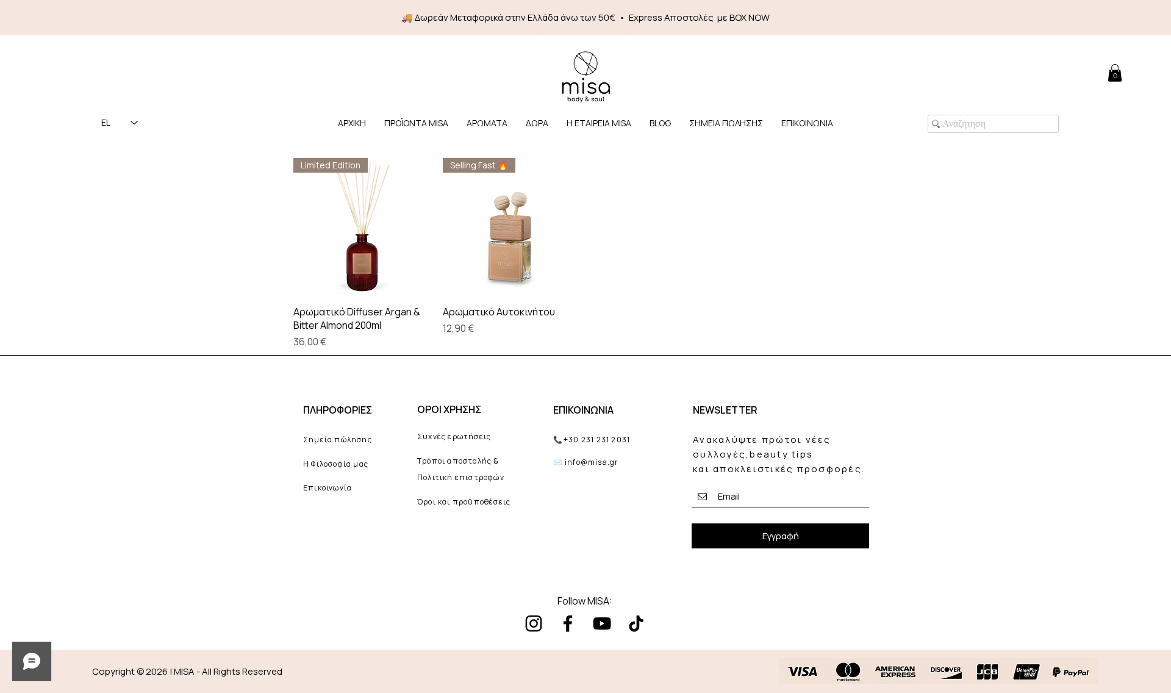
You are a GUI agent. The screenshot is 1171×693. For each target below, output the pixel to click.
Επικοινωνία (327, 488)
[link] (1115, 73)
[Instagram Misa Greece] (534, 623)
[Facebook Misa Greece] (568, 623)
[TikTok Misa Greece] (636, 623)
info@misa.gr (591, 462)
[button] (487, 123)
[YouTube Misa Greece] (602, 623)
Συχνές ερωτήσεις (454, 436)
